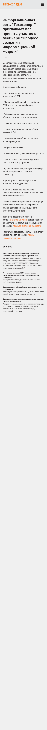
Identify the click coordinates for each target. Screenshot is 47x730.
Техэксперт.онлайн (18, 220)
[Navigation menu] (42, 4)
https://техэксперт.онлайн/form (27, 226)
